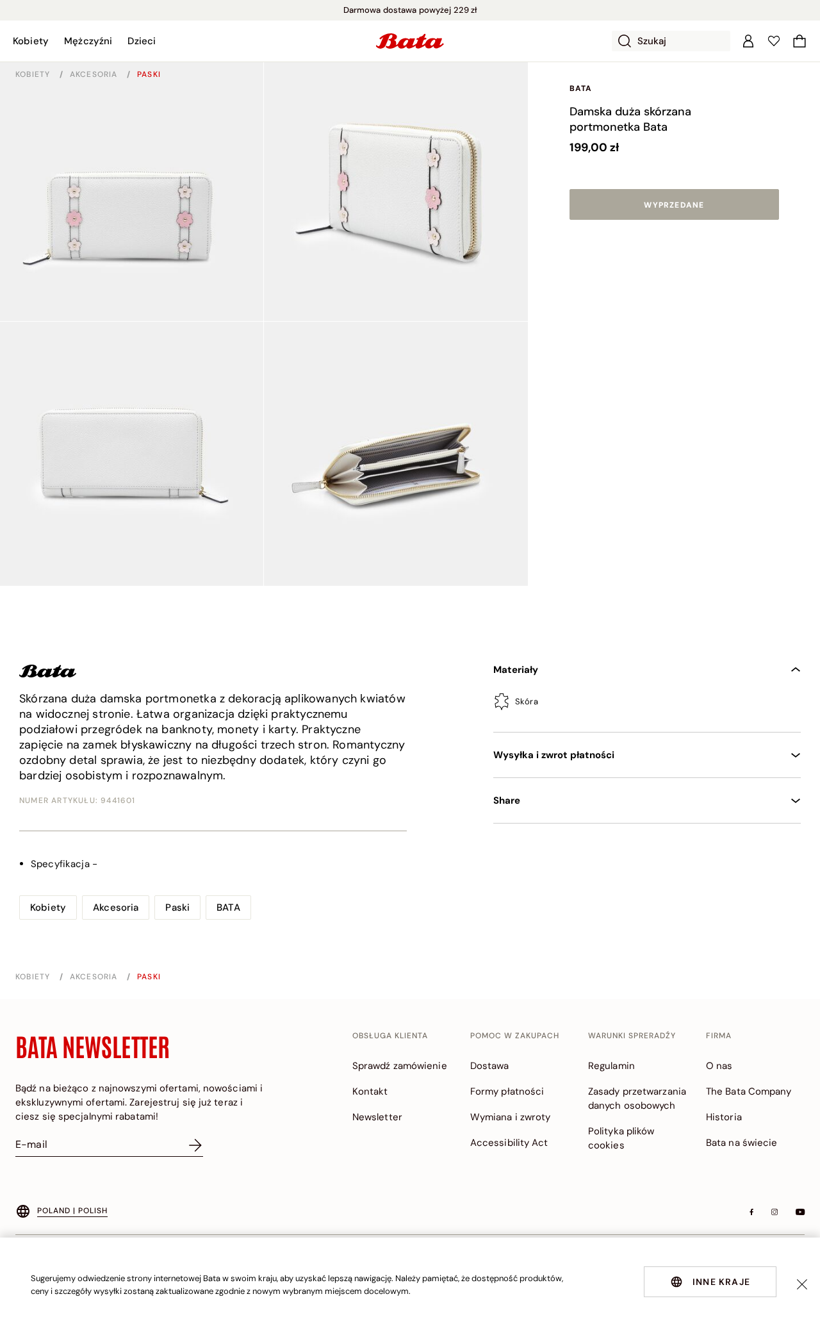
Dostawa (489, 1065)
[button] (31, 41)
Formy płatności (507, 1091)
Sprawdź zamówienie (399, 1065)
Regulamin (611, 1065)
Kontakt (370, 1091)
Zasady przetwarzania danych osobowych (637, 1098)
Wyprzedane (674, 205)
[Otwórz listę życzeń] (774, 41)
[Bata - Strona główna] (410, 41)
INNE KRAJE (721, 1282)
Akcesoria (95, 74)
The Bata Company (749, 1091)
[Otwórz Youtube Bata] (800, 1212)
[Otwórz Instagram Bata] (774, 1212)
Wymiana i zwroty (510, 1117)
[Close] (802, 1284)
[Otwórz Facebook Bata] (751, 1212)
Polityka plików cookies (621, 1138)
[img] (647, 705)
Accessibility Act (509, 1142)
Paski (149, 74)
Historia (724, 1117)
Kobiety (34, 74)
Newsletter (377, 1117)
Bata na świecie (742, 1142)
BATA (581, 88)
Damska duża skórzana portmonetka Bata (630, 119)
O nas (719, 1065)
